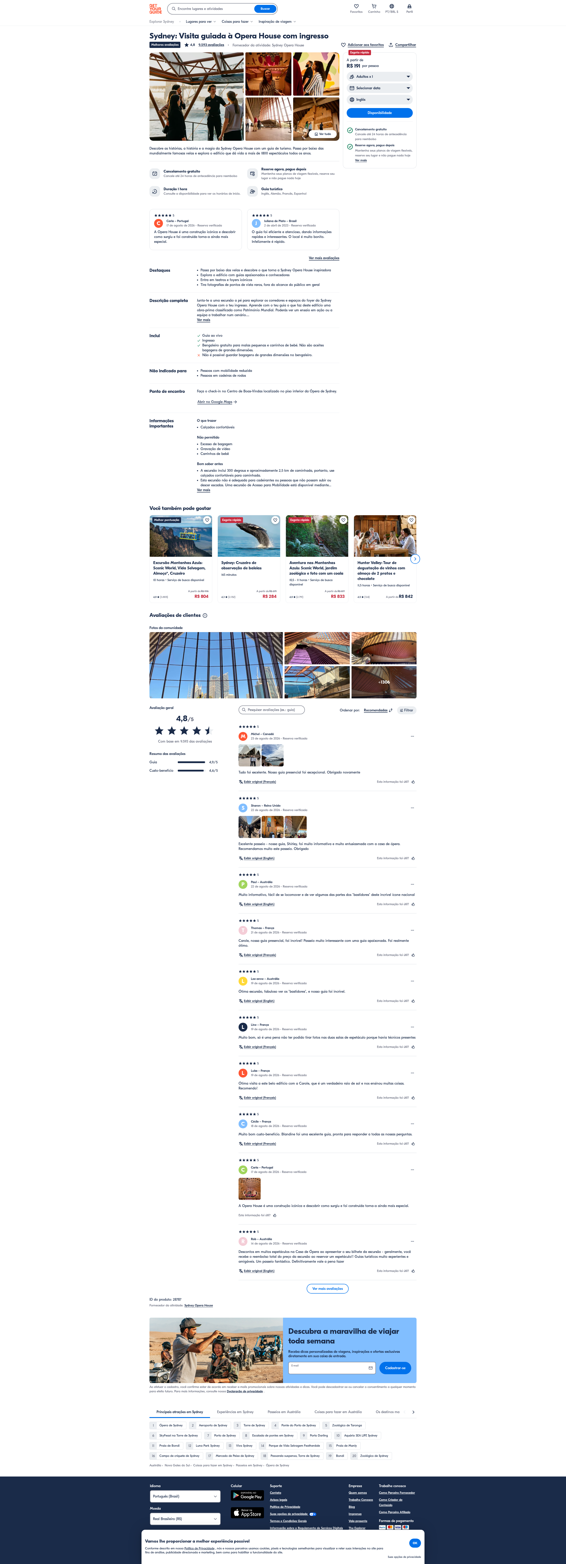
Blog (352, 1507)
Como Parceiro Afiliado (394, 1512)
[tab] (179, 1412)
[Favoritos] (356, 6)
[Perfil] (409, 6)
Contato (275, 1493)
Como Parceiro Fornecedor (397, 1493)
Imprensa (355, 1514)
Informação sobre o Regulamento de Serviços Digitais (306, 1528)
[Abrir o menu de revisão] (413, 736)
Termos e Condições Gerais (288, 1521)
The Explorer (357, 1528)
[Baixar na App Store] (247, 1513)
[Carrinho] (374, 6)
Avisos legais (278, 1500)
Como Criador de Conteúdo (390, 1502)
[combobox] (211, 9)
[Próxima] (415, 559)
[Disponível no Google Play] (247, 1496)
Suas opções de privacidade (289, 1514)
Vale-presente (358, 1521)
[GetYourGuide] (155, 9)
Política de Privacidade (285, 1507)
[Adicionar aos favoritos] (207, 520)
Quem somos (358, 1493)
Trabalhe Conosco (361, 1500)
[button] (204, 45)
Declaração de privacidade (245, 1391)
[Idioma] (391, 6)
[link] (180, 559)
